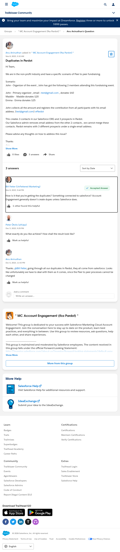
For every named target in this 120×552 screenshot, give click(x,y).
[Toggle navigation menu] (113, 13)
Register (81, 20)
